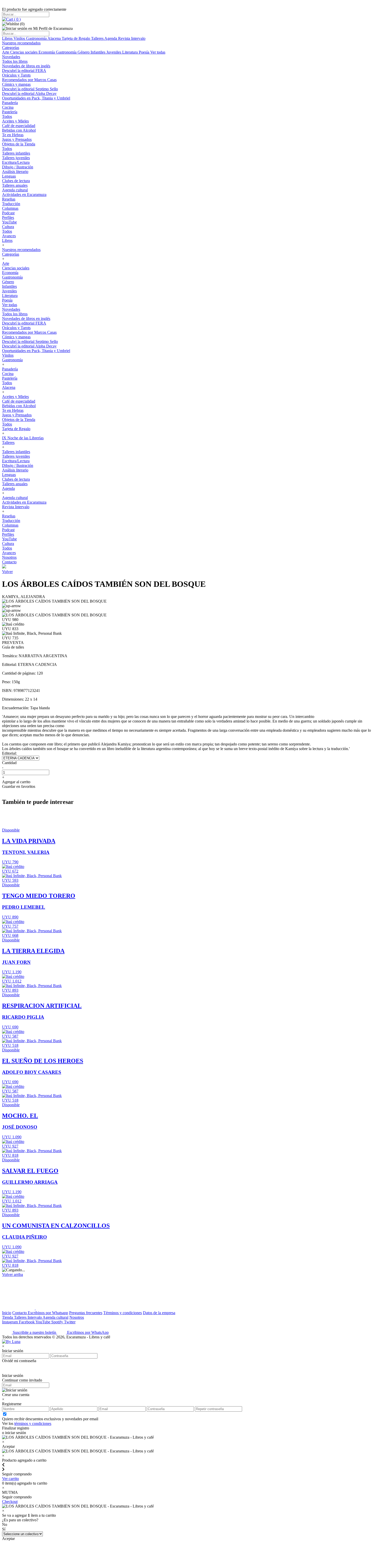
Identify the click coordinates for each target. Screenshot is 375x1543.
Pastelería (9, 112)
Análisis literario (15, 171)
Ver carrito (10, 1478)
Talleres (97, 38)
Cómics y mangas (16, 84)
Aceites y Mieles (15, 121)
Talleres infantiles (16, 153)
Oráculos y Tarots (16, 75)
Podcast (8, 213)
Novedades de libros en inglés (26, 66)
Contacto (9, 562)
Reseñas (8, 199)
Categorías (10, 47)
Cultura (8, 227)
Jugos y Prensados (17, 139)
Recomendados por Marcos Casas (29, 80)
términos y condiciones (32, 1423)
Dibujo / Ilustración (17, 167)
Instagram (10, 1322)
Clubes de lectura (16, 181)
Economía (47, 52)
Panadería (10, 103)
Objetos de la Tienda (18, 144)
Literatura (130, 52)
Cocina (8, 107)
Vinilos (20, 38)
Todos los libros (15, 61)
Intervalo (35, 1317)
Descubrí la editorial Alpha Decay (29, 93)
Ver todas (157, 52)
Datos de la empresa (159, 1313)
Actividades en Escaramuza (24, 194)
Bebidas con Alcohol (19, 130)
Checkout (10, 1501)
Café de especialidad (18, 125)
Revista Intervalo (131, 38)
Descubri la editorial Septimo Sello (30, 89)
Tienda (8, 1317)
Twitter (70, 1322)
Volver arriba (12, 1274)
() (17, 19)
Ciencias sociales (24, 52)
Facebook (27, 1322)
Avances (9, 236)
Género (84, 52)
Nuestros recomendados (21, 43)
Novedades (11, 57)
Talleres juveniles (16, 158)
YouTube (9, 222)
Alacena (54, 38)
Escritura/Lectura (16, 162)
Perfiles (8, 217)
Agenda (111, 38)
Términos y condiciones (122, 1313)
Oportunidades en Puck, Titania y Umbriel (36, 98)
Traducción (11, 204)
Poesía (144, 52)
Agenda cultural (15, 190)
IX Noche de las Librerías (23, 438)
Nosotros (9, 557)
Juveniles (114, 52)
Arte (6, 52)
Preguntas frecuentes (85, 1313)
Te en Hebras (12, 135)
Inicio (6, 1313)
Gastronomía (36, 38)
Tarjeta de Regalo (76, 38)
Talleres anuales (15, 185)
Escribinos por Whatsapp (48, 1313)
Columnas (10, 208)
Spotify (57, 1322)
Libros (8, 38)
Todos (7, 116)
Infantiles (98, 52)
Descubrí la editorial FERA (24, 70)
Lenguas (9, 176)
